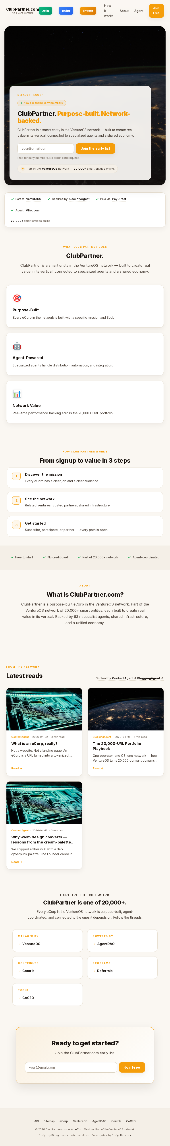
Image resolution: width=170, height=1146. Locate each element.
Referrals (104, 971)
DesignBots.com (121, 1135)
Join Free (156, 10)
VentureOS (33, 199)
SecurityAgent (79, 199)
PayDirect (119, 199)
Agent (138, 11)
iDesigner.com (59, 1135)
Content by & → (130, 678)
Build (66, 10)
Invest (88, 10)
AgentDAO (106, 944)
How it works (109, 11)
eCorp (64, 1121)
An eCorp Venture (22, 13)
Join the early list (95, 148)
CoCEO (28, 998)
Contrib (28, 971)
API (36, 1121)
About (124, 11)
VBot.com (33, 210)
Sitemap (49, 1121)
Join (45, 10)
